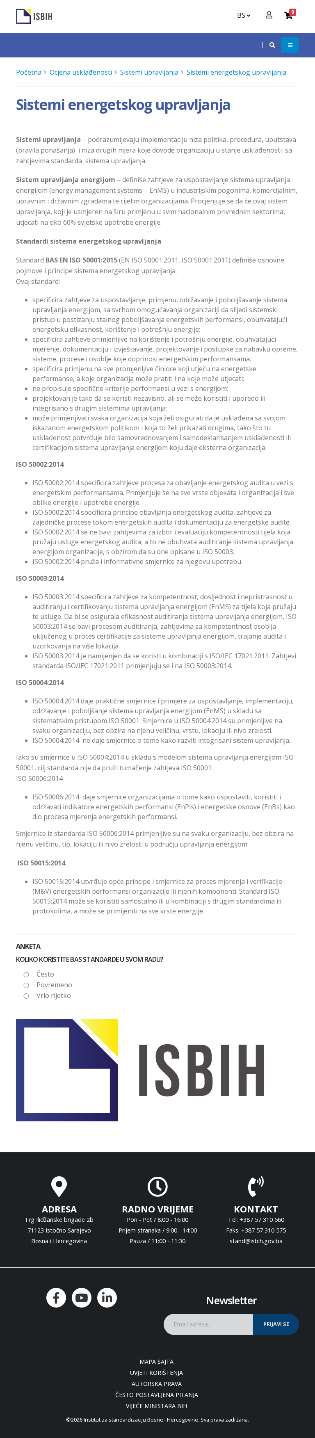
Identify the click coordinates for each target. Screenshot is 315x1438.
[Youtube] (81, 1298)
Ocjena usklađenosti (81, 72)
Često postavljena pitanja (156, 1395)
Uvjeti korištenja (156, 1372)
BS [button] (242, 15)
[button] (268, 45)
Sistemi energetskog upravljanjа (236, 72)
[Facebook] (56, 1298)
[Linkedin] (107, 1298)
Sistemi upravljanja (149, 72)
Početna (28, 72)
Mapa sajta (156, 1361)
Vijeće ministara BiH (156, 1406)
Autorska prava (157, 1384)
